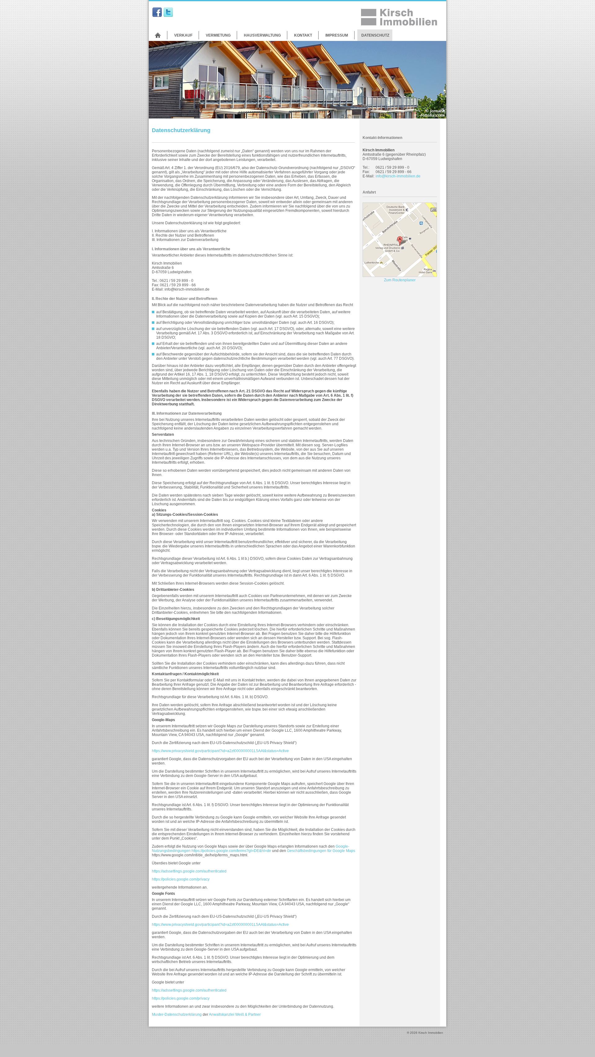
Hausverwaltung (262, 35)
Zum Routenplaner (400, 280)
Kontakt (303, 35)
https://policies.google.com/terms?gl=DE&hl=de (231, 851)
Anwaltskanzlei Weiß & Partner (235, 1014)
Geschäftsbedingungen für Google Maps (321, 851)
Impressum (336, 35)
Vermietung (218, 35)
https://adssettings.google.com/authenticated (189, 871)
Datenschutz (375, 35)
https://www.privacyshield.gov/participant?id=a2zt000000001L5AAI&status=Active (220, 751)
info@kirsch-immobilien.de (398, 176)
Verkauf (183, 35)
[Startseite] (158, 35)
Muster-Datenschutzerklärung (177, 1014)
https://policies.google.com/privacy (180, 879)
